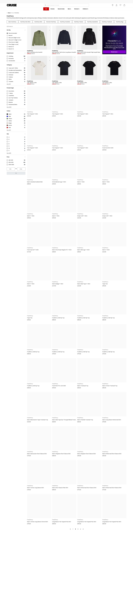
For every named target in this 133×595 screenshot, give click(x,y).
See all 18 (9, 153)
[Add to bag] (49, 30)
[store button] (113, 5)
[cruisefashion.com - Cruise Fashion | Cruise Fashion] (12, 5)
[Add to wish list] (49, 27)
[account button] (116, 5)
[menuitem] (46, 8)
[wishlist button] (120, 5)
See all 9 (9, 130)
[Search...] (45, 5)
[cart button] (124, 5)
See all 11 (9, 84)
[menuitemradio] (16, 33)
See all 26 (9, 107)
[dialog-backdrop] (114, 40)
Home (12, 12)
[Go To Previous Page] (70, 529)
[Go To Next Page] (83, 529)
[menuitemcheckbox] (16, 56)
